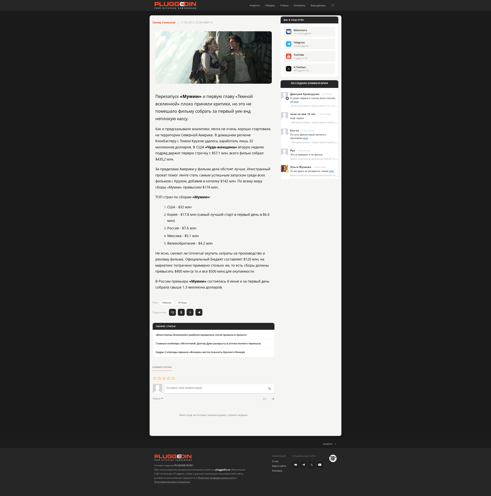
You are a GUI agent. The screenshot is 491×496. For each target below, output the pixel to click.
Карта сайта (279, 466)
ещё (296, 101)
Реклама (277, 470)
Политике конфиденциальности (216, 477)
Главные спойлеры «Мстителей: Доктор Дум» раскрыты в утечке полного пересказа (208, 343)
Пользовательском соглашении (172, 482)
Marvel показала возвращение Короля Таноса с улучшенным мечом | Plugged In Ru (335, 158)
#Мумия (167, 302)
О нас (275, 461)
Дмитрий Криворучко (305, 94)
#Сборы (182, 302)
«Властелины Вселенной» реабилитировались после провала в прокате (201, 334)
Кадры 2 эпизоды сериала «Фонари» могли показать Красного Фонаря (200, 352)
